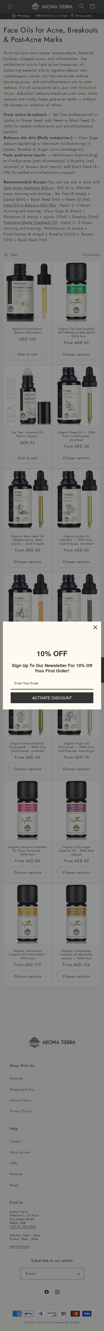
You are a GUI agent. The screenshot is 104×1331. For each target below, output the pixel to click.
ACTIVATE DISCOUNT (52, 698)
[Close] (95, 627)
